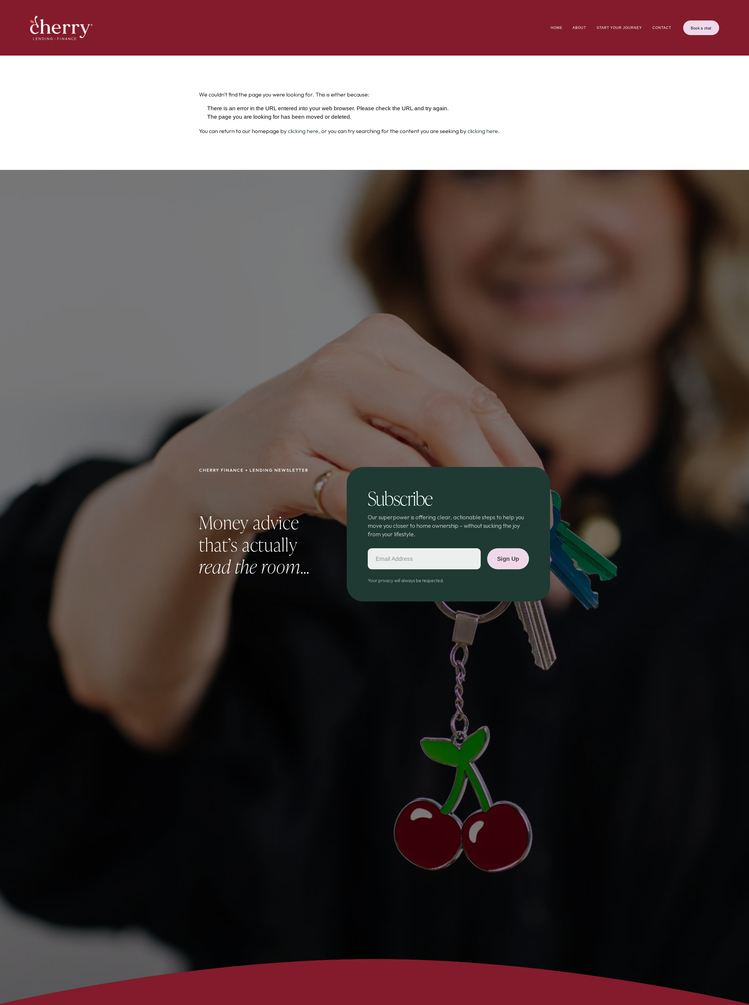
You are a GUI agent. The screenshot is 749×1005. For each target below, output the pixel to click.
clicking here (303, 131)
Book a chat (701, 28)
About (579, 28)
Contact (661, 28)
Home (556, 28)
